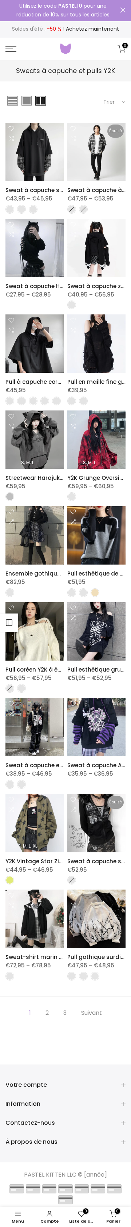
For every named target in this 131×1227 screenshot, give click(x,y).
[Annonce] (62, 10)
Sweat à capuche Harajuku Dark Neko (58, 286)
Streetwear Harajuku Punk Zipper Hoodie (61, 478)
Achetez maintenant (92, 29)
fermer (123, 10)
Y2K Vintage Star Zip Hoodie (44, 861)
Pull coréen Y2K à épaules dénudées (56, 669)
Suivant (91, 1013)
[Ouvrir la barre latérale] (9, 623)
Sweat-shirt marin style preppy (49, 957)
